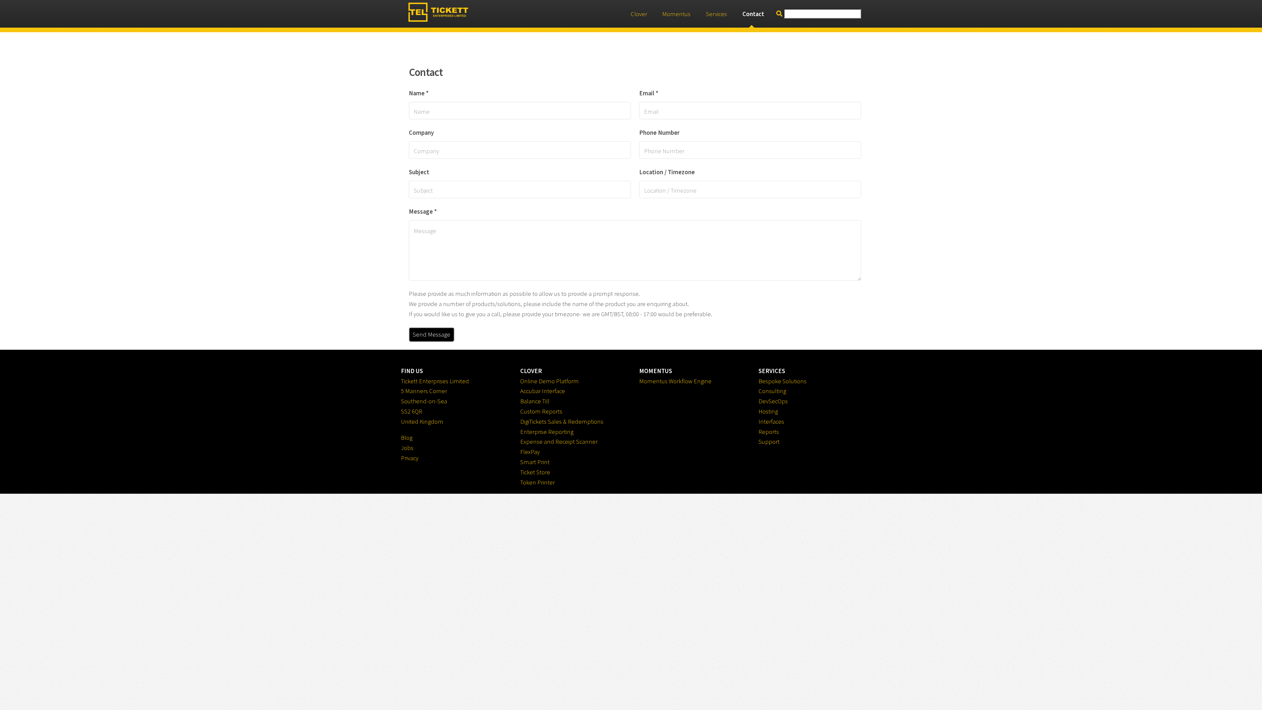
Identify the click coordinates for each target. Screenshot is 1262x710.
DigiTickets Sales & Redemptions (561, 421)
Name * (419, 93)
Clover (639, 14)
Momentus (676, 14)
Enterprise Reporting (546, 432)
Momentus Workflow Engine (675, 381)
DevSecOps (773, 401)
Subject (419, 172)
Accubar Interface (542, 391)
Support (769, 441)
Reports (769, 432)
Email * (648, 93)
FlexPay (530, 452)
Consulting (772, 391)
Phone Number (659, 132)
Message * (423, 211)
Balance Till (534, 401)
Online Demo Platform (549, 381)
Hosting (768, 411)
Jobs (407, 448)
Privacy (409, 458)
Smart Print (534, 462)
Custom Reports (541, 411)
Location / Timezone (667, 172)
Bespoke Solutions (782, 381)
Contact (753, 14)
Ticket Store (535, 472)
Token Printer (537, 482)
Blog (406, 437)
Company (421, 132)
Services (716, 14)
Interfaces (771, 421)
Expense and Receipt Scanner (558, 441)
